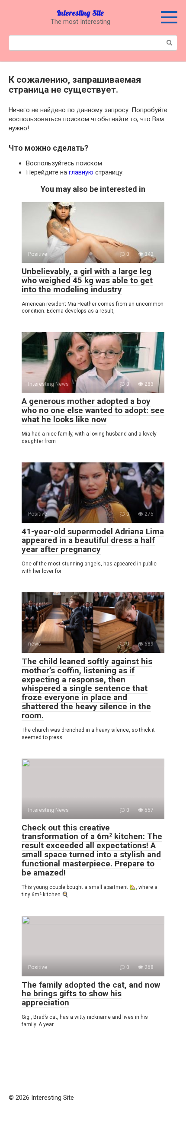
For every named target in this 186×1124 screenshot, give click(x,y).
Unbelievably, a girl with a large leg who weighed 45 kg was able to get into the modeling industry (87, 280)
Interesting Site (80, 13)
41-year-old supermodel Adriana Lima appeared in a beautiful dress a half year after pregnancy (93, 540)
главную (81, 172)
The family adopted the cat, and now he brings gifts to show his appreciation (91, 994)
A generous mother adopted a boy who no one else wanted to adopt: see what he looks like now (93, 410)
